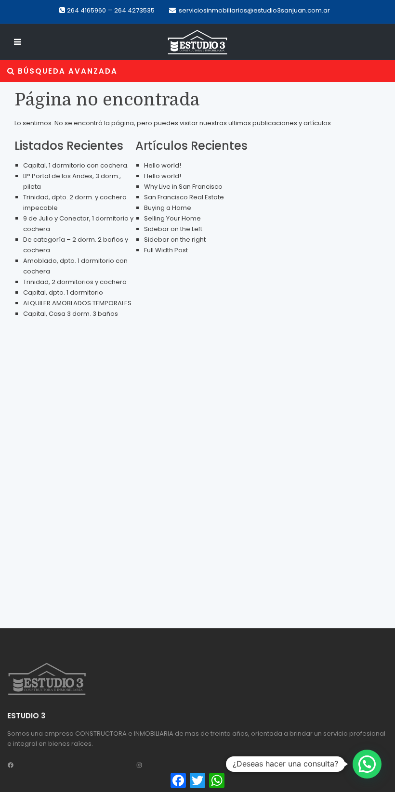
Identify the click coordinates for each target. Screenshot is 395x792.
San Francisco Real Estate (184, 197)
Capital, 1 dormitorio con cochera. (76, 165)
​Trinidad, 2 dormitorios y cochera (75, 281)
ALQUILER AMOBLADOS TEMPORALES (77, 303)
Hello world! (162, 165)
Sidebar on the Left (173, 229)
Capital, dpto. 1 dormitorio (63, 292)
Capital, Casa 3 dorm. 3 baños (70, 313)
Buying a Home (167, 207)
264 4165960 (86, 10)
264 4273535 (134, 10)
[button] (367, 764)
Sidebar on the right (175, 239)
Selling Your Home (172, 218)
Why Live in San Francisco (183, 186)
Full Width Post (166, 250)
